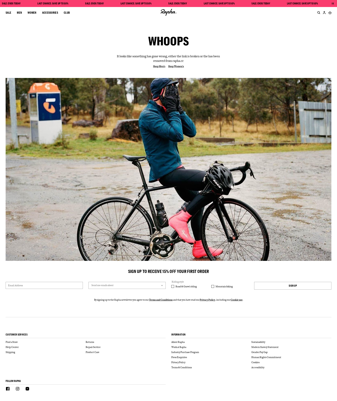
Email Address (15, 285)
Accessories (50, 12)
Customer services (17, 334)
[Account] (324, 12)
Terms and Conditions (161, 299)
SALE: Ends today (11, 3)
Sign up (293, 285)
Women (32, 12)
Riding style (178, 281)
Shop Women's (176, 66)
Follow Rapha (13, 381)
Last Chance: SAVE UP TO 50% (52, 3)
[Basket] (329, 12)
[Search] (318, 12)
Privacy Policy (207, 299)
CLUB (67, 12)
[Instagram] (17, 389)
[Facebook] (8, 389)
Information (178, 334)
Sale (8, 12)
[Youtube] (27, 389)
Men (19, 12)
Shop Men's (159, 66)
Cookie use (237, 299)
